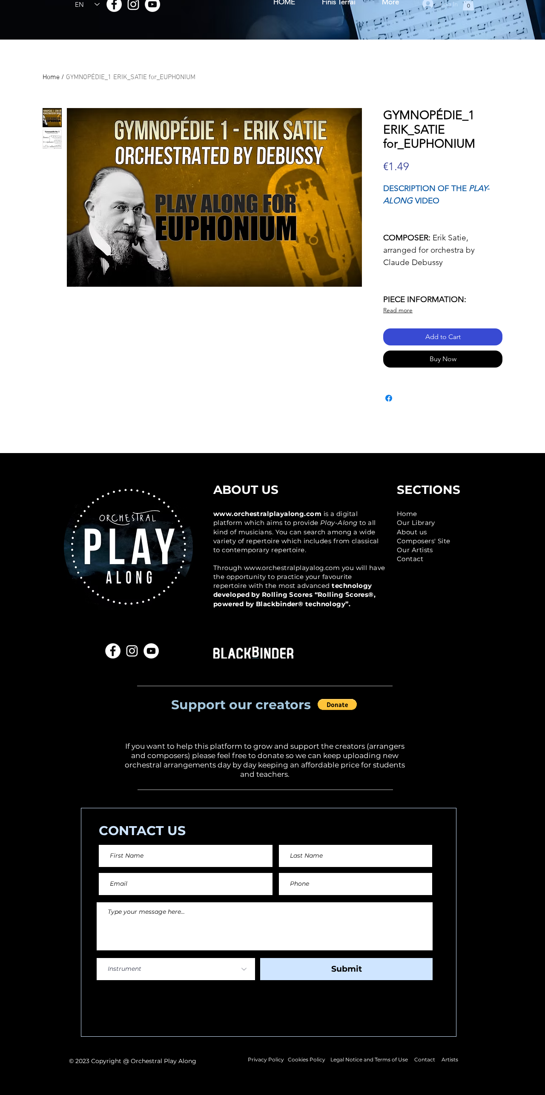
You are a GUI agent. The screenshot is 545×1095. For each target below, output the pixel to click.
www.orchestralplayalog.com (292, 568)
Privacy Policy (266, 1059)
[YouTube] (151, 651)
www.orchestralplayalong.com (267, 514)
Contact (425, 1059)
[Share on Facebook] (389, 398)
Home (51, 77)
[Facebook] (112, 651)
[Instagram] (132, 651)
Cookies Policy (306, 1059)
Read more (398, 310)
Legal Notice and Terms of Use (369, 1059)
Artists (449, 1059)
